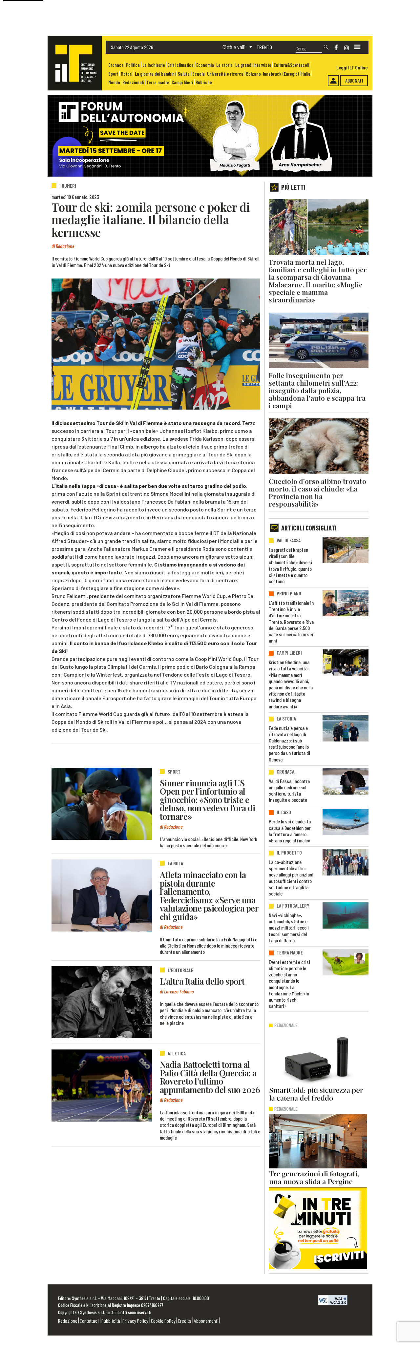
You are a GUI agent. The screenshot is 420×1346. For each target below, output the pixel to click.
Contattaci (89, 1320)
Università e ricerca (225, 74)
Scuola (198, 74)
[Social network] (336, 47)
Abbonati (354, 80)
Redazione (67, 1320)
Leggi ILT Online (352, 67)
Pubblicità (110, 1320)
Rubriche (204, 82)
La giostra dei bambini (155, 74)
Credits (184, 1320)
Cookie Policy (163, 1320)
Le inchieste (153, 65)
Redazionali (133, 82)
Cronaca (116, 65)
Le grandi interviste (253, 65)
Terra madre (157, 82)
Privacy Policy (135, 1320)
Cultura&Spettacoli (291, 65)
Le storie (224, 65)
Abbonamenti (206, 1320)
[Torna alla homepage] (75, 63)
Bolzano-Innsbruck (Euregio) (272, 74)
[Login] (333, 80)
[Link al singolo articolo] (102, 804)
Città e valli (233, 46)
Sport (113, 74)
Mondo (114, 82)
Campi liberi (182, 82)
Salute (184, 74)
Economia (205, 65)
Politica (133, 65)
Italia (305, 74)
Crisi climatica (180, 65)
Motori (126, 74)
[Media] (357, 47)
